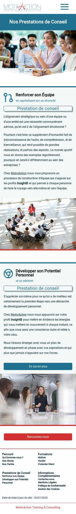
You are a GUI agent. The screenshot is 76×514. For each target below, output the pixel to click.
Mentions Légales (47, 482)
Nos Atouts (8, 460)
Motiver (42, 457)
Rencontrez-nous (38, 437)
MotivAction (19, 173)
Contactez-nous (46, 479)
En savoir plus (38, 366)
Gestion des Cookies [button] (49, 489)
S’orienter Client (46, 464)
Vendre (41, 460)
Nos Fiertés (8, 464)
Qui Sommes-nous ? (12, 457)
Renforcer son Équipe (13, 476)
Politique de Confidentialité (52, 485)
